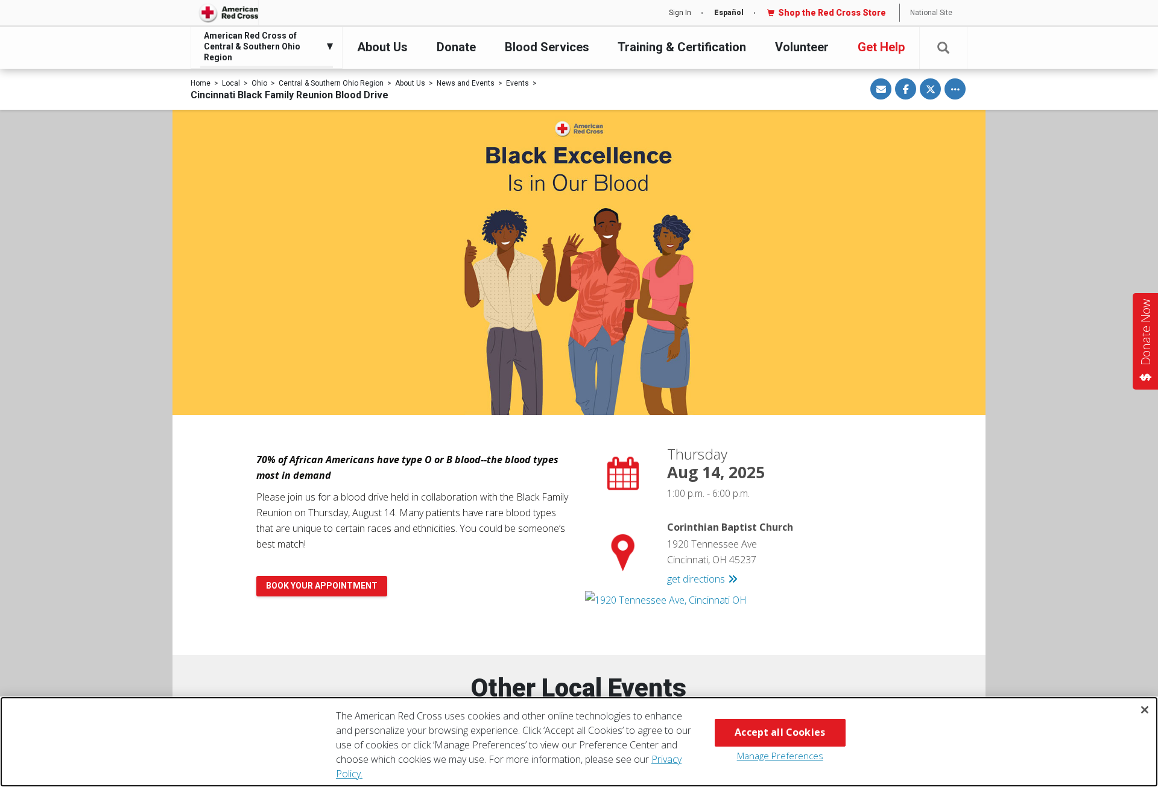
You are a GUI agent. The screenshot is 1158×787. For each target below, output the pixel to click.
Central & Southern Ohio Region (331, 83)
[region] (579, 742)
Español (729, 13)
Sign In (680, 13)
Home (200, 83)
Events (517, 83)
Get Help (881, 47)
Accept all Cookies (780, 732)
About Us (382, 47)
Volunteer (802, 47)
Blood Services (547, 47)
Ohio (259, 83)
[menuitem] (263, 47)
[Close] (1144, 710)
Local (231, 83)
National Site (931, 13)
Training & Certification (682, 47)
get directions (696, 579)
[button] (943, 48)
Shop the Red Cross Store (832, 13)
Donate (456, 47)
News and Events (466, 83)
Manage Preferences (780, 756)
